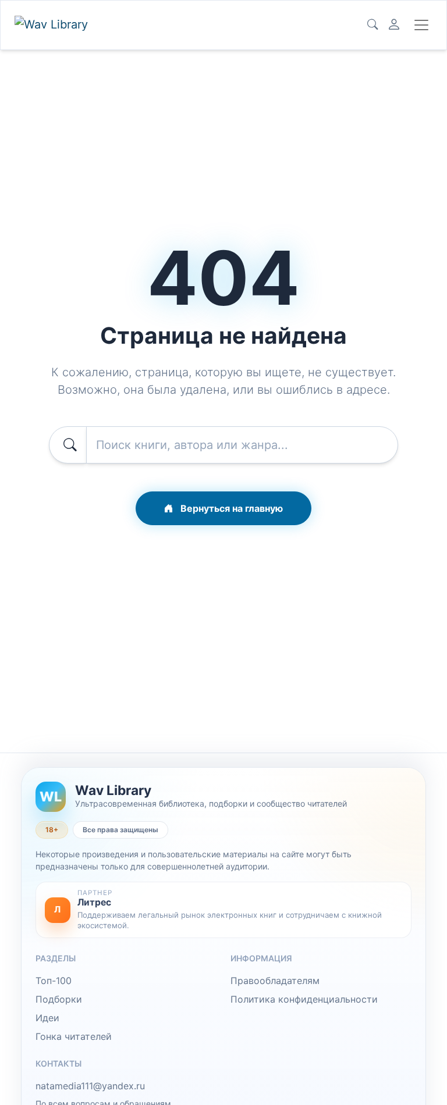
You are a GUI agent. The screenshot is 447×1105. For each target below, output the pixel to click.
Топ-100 (54, 980)
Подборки (59, 999)
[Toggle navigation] (421, 25)
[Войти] (394, 25)
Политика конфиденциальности (304, 999)
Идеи (47, 1018)
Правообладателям (275, 980)
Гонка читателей (74, 1036)
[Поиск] (372, 25)
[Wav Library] (53, 25)
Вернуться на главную (230, 508)
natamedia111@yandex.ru (90, 1086)
